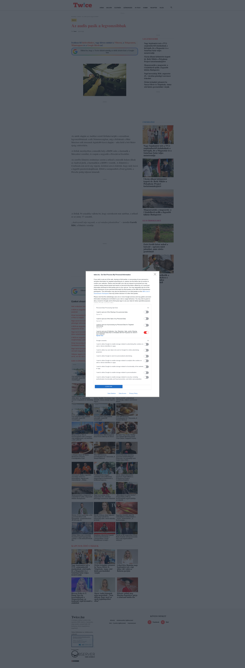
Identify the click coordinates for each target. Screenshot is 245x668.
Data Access (122, 393)
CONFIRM (108, 386)
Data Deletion (112, 393)
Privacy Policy (133, 393)
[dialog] (122, 334)
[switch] (146, 312)
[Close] (155, 275)
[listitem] (122, 308)
